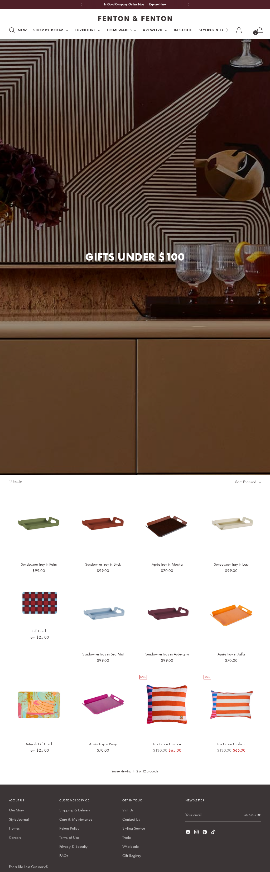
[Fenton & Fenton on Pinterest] (205, 832)
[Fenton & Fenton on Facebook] (188, 832)
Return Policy (69, 828)
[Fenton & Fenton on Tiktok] (214, 832)
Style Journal (19, 819)
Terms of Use (69, 837)
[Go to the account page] (237, 30)
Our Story (16, 810)
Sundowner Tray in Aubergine (167, 654)
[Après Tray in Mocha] (167, 525)
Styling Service (133, 828)
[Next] (188, 4)
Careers (15, 837)
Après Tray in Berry (103, 744)
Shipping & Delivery (74, 810)
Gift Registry (131, 855)
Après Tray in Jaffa (231, 654)
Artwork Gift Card (39, 744)
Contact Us (131, 819)
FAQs (63, 855)
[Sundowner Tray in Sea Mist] (103, 615)
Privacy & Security (73, 846)
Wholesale (130, 846)
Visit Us (127, 810)
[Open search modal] (12, 30)
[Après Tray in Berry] (103, 705)
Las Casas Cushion (167, 744)
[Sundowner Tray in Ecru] (231, 525)
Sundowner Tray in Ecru (231, 564)
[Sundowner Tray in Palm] (39, 525)
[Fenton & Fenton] (135, 18)
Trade (126, 837)
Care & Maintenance (75, 819)
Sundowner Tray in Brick (103, 564)
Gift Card (39, 631)
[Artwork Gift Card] (39, 705)
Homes (14, 828)
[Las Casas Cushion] (167, 705)
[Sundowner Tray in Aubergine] (167, 615)
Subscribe (252, 815)
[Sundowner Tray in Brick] (103, 525)
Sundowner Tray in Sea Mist (103, 654)
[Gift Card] (39, 603)
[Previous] (81, 4)
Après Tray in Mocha (167, 564)
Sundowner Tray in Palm (38, 564)
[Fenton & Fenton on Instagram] (197, 832)
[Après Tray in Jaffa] (231, 615)
